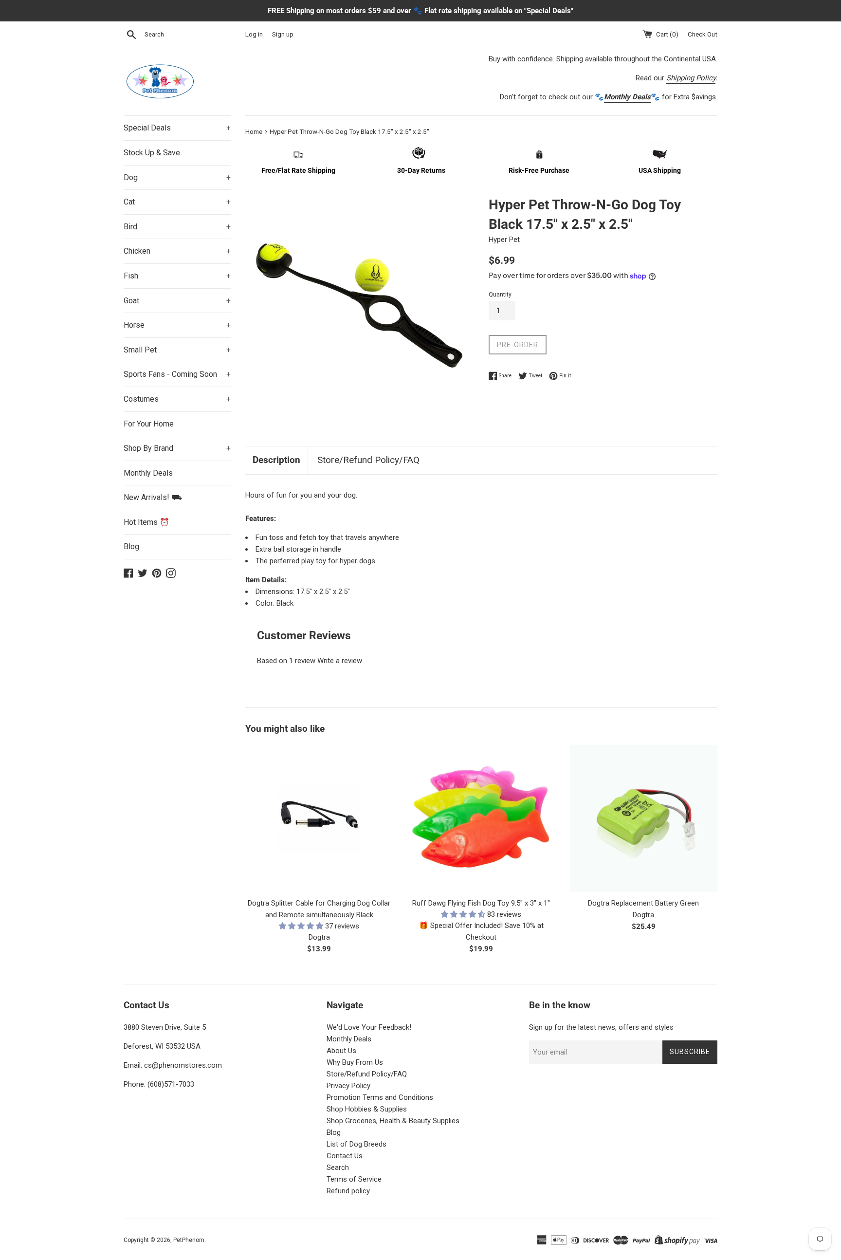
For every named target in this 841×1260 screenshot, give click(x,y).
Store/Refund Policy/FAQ (368, 459)
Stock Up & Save (152, 152)
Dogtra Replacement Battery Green (643, 903)
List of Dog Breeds (356, 1144)
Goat (177, 300)
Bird (177, 226)
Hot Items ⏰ (146, 522)
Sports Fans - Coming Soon (177, 374)
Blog (131, 546)
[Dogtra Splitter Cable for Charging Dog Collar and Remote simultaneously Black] (319, 818)
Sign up (282, 34)
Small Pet (177, 349)
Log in (254, 34)
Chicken (177, 251)
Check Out (702, 34)
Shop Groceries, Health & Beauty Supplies (393, 1120)
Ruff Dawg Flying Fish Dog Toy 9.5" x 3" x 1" (481, 903)
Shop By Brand (177, 448)
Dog (177, 177)
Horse (177, 325)
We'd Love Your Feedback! (369, 1027)
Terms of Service (354, 1179)
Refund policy (348, 1190)
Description (276, 459)
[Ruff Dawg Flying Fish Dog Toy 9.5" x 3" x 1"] (481, 818)
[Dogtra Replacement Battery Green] (643, 818)
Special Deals (177, 127)
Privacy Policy (348, 1085)
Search (338, 1167)
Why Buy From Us (355, 1062)
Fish (177, 275)
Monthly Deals (148, 473)
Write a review (339, 660)
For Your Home (149, 423)
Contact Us (345, 1155)
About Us (341, 1050)
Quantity (500, 294)
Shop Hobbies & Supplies (367, 1109)
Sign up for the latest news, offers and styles (601, 1027)
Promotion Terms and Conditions (380, 1097)
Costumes (177, 399)
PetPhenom (188, 1240)
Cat (177, 201)
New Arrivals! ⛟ (153, 497)
